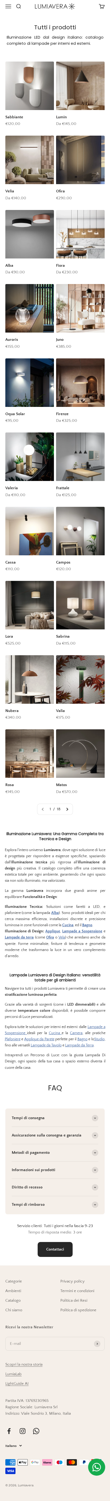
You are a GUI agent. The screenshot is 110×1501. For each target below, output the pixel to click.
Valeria (11, 488)
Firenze (62, 414)
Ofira (60, 191)
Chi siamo (13, 1310)
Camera (76, 1033)
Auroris (11, 339)
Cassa (10, 562)
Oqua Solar (15, 414)
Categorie (13, 1281)
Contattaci (55, 1249)
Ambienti (13, 1291)
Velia (9, 191)
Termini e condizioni (77, 1291)
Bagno (82, 1039)
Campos (63, 562)
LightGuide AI (17, 1383)
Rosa (9, 785)
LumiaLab (13, 1374)
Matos (61, 785)
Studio (99, 1039)
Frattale (62, 488)
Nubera (12, 711)
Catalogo (13, 1300)
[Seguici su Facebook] (9, 1431)
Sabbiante (14, 117)
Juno (60, 339)
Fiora (60, 265)
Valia (60, 711)
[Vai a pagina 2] (67, 809)
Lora (9, 636)
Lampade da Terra (79, 1045)
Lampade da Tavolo (46, 1045)
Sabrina (63, 636)
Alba (9, 265)
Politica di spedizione (78, 1310)
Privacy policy (72, 1281)
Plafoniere (13, 1039)
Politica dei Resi (73, 1300)
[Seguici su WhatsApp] (36, 1431)
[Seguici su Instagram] (22, 1431)
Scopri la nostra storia (23, 1364)
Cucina (55, 1033)
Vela (61, 937)
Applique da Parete (39, 1039)
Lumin (61, 117)
